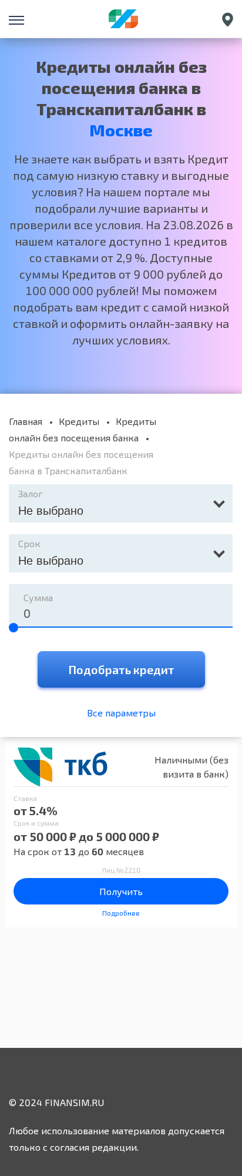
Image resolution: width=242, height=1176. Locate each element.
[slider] (13, 627)
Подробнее (121, 913)
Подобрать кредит (121, 669)
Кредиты (79, 421)
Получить (121, 891)
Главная (25, 421)
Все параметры (121, 712)
